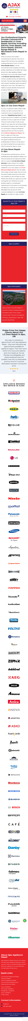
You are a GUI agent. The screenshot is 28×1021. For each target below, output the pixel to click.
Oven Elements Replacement (9, 982)
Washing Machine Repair (8, 984)
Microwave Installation (7, 989)
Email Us (5, 1004)
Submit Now (14, 234)
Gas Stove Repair (6, 978)
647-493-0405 (7, 1006)
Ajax (2, 24)
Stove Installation (6, 992)
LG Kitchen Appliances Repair (12, 133)
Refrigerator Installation (7, 990)
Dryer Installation (6, 987)
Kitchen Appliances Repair (8, 980)
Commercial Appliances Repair (10, 976)
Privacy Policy (5, 994)
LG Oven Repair (9, 24)
